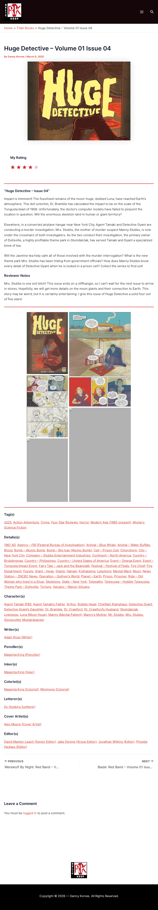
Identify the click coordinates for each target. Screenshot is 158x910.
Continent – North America (111, 555)
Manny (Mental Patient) (65, 615)
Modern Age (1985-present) (111, 522)
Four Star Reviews (64, 522)
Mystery (138, 522)
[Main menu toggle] (141, 11)
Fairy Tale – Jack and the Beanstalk (64, 566)
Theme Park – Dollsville (21, 587)
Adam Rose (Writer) (18, 637)
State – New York (74, 582)
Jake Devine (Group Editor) (77, 742)
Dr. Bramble (53, 609)
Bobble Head (87, 604)
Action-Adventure (26, 522)
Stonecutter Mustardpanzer (24, 620)
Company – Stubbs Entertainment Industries (58, 555)
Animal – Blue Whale (101, 545)
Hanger (72, 571)
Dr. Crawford (73, 609)
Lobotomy (104, 571)
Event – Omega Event (125, 561)
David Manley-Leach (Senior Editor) (30, 742)
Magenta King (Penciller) (22, 655)
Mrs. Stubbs (134, 615)
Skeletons (53, 582)
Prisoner (120, 576)
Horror (84, 522)
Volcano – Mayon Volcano (71, 587)
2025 (8, 522)
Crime (45, 522)
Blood (8, 550)
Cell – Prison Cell (106, 550)
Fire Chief (138, 566)
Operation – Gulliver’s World (59, 576)
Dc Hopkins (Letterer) (19, 707)
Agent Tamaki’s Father (49, 604)
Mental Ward (122, 571)
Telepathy (95, 582)
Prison (108, 576)
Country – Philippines (40, 561)
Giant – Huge (44, 571)
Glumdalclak (129, 609)
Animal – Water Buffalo (133, 545)
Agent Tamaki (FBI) (17, 604)
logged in (30, 813)
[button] (152, 11)
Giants (60, 571)
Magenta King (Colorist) (21, 689)
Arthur (71, 604)
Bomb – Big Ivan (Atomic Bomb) (69, 550)
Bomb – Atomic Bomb (29, 550)
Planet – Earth (91, 576)
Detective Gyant (140, 604)
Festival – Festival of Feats (110, 566)
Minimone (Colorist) (54, 689)
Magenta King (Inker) (19, 672)
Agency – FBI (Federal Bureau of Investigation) (51, 545)
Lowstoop (11, 615)
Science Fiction (15, 527)
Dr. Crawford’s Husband (101, 609)
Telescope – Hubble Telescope (126, 582)
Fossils (28, 571)
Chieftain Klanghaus (112, 604)
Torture (45, 587)
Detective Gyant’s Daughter (24, 609)
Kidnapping (87, 571)
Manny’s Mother (95, 615)
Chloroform (128, 550)
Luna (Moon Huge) (33, 615)
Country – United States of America (83, 561)
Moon (137, 571)
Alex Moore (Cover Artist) (22, 724)
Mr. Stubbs (116, 615)
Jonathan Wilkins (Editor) (116, 742)
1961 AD (10, 545)
